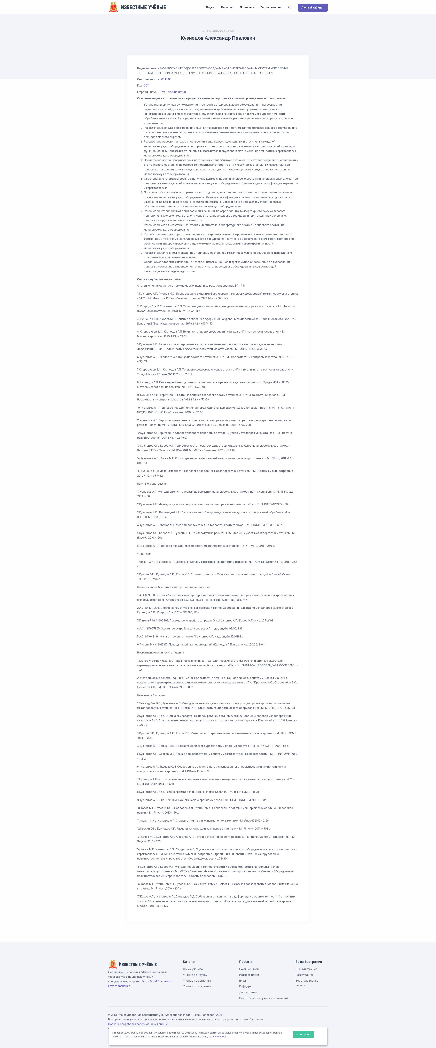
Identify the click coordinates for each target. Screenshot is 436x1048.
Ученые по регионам (197, 980)
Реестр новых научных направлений (263, 998)
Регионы (227, 7)
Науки (210, 7)
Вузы (242, 980)
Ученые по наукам (195, 975)
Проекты (246, 7)
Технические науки (220, 31)
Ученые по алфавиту (197, 986)
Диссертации (248, 992)
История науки (249, 975)
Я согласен (303, 1034)
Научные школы (250, 969)
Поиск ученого (193, 969)
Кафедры (245, 986)
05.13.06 (166, 79)
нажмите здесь (218, 1036)
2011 (146, 85)
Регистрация (304, 975)
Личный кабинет (312, 7)
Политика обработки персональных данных (137, 1024)
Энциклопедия (271, 7)
